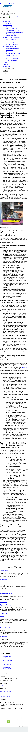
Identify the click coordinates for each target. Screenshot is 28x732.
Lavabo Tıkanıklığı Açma (12, 26)
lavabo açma (24, 367)
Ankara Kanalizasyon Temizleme (14, 41)
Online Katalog (8, 6)
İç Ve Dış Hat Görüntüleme (13, 58)
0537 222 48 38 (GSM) (5, 694)
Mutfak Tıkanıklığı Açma (12, 30)
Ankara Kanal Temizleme (7, 666)
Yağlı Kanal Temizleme (12, 44)
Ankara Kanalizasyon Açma (8, 656)
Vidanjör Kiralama (10, 51)
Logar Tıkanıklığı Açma (12, 28)
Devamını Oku (3, 579)
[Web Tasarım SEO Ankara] (14, 717)
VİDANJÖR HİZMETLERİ (10, 46)
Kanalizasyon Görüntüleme (13, 57)
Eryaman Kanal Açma (6, 605)
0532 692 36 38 (9, 3)
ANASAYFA (6, 21)
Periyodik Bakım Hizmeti (12, 48)
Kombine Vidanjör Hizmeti (13, 53)
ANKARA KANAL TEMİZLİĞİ (11, 37)
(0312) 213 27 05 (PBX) (6, 691)
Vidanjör (2, 616)
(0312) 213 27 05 (15, 2)
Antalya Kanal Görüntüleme (8, 628)
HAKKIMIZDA (7, 23)
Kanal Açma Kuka (5, 582)
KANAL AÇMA (7, 25)
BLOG (5, 62)
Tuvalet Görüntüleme (11, 60)
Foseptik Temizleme (11, 39)
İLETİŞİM (5, 64)
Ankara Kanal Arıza (6, 667)
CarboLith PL (4, 570)
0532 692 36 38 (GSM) (5, 696)
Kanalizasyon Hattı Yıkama (8, 668)
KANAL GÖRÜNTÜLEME (10, 55)
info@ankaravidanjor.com (6, 685)
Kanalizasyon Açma (11, 34)
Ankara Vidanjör (10, 50)
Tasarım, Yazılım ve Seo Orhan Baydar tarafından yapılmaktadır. (14, 711)
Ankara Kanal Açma (11, 35)
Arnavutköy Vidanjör (6, 593)
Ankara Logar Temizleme (12, 42)
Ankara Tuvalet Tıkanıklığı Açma (14, 32)
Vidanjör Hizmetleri (6, 657)
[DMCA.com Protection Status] (8, 723)
